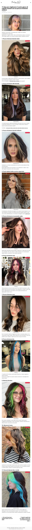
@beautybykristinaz (16, 418)
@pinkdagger (16, 286)
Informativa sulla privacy (15, 527)
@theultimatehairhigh (16, 463)
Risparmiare (28, 85)
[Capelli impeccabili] (16, 2)
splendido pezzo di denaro (14, 81)
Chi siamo (8, 527)
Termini (20, 527)
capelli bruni (27, 213)
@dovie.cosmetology (16, 332)
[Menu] (1, 3)
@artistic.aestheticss (16, 121)
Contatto (23, 527)
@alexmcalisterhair (16, 209)
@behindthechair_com (16, 163)
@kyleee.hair (16, 372)
